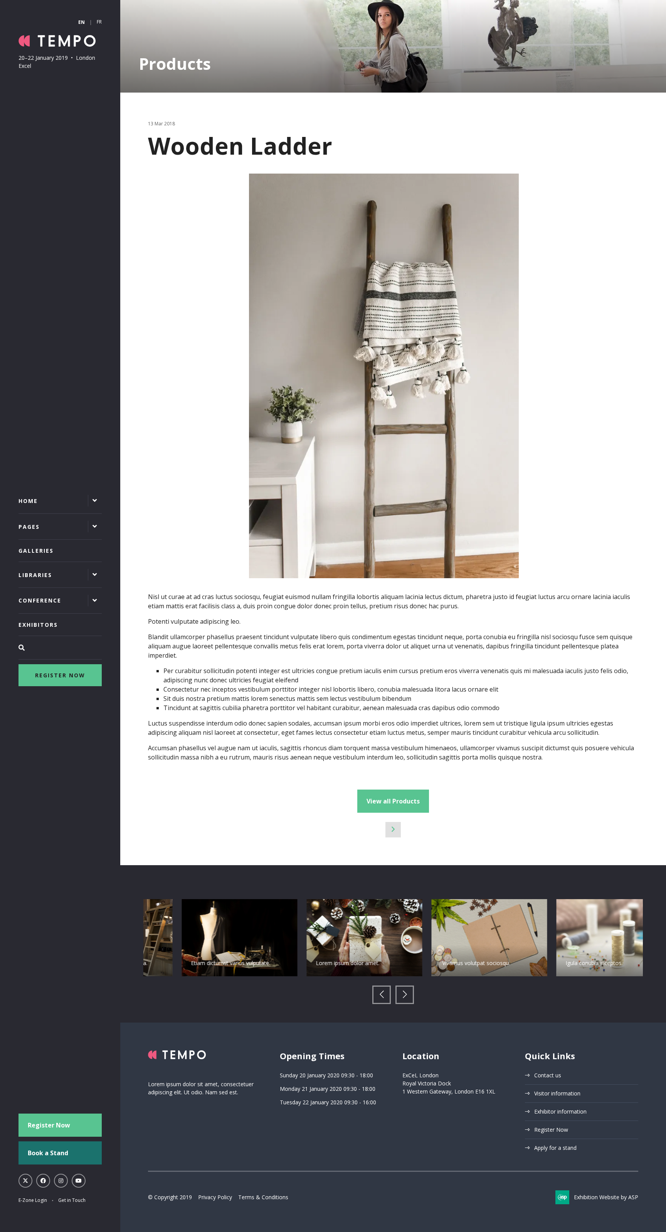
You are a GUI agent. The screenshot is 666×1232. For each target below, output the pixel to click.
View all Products (393, 801)
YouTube (79, 1181)
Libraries (35, 575)
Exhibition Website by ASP (606, 1197)
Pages (29, 526)
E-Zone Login (32, 1200)
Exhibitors (38, 624)
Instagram (61, 1181)
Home (28, 501)
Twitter (25, 1181)
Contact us (547, 1075)
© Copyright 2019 (170, 1197)
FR (99, 22)
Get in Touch (72, 1200)
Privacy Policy (215, 1197)
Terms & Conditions (263, 1197)
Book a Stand (48, 1153)
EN (81, 22)
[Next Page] (393, 829)
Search (60, 647)
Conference (39, 600)
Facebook (43, 1181)
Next (404, 995)
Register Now (60, 675)
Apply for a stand (555, 1147)
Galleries (36, 550)
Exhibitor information (560, 1111)
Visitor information (557, 1093)
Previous (381, 995)
